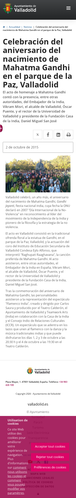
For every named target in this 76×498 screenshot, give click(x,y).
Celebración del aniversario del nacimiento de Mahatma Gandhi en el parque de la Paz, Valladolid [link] (37, 28)
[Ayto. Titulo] (42, 371)
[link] (4, 26)
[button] (68, 8)
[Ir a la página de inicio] (8, 8)
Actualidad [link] (14, 26)
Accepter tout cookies (50, 446)
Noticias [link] (28, 26)
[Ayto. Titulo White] (25, 8)
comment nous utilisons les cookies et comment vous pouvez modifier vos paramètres (17, 480)
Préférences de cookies (50, 467)
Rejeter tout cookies (50, 457)
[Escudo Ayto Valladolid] (30, 371)
